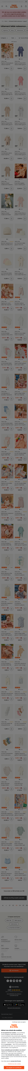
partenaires (8, 1044)
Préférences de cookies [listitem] (14, 1064)
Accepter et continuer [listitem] (14, 1068)
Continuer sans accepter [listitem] (19, 1022)
